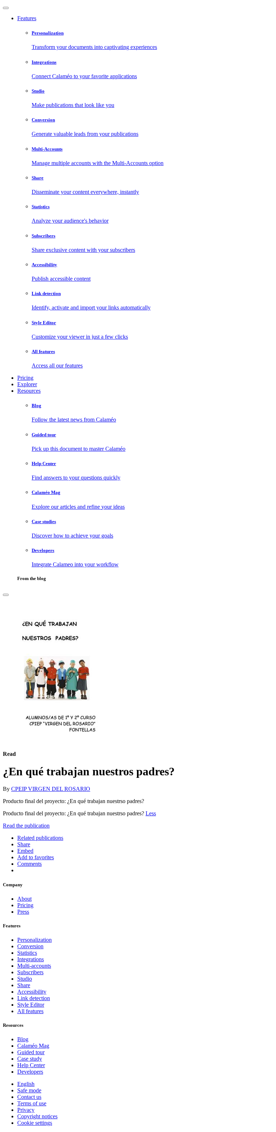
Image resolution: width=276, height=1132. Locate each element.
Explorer (27, 384)
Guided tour (31, 1052)
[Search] (6, 595)
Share (23, 985)
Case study (29, 1059)
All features (30, 1011)
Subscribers (30, 972)
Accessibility (31, 992)
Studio (24, 979)
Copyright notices (37, 1116)
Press (23, 912)
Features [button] (26, 18)
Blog (22, 1039)
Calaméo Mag (33, 1046)
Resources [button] (29, 391)
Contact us (29, 1097)
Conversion (30, 946)
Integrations (30, 959)
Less (151, 813)
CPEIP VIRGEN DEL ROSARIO (50, 789)
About (24, 899)
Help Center (31, 1065)
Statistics (27, 953)
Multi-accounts (34, 966)
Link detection (33, 998)
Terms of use (31, 1103)
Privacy (25, 1110)
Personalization (34, 940)
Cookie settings (34, 1123)
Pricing (25, 378)
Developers (30, 1072)
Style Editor (30, 1005)
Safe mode (29, 1090)
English (25, 1084)
